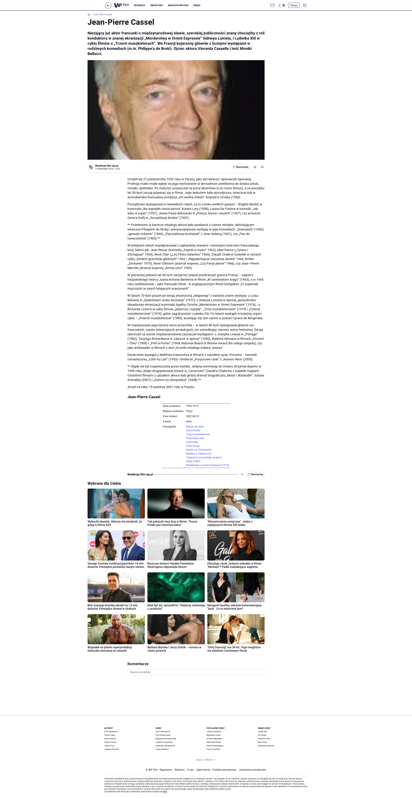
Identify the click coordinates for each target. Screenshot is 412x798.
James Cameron (214, 731)
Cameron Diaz (264, 739)
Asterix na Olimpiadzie (198, 449)
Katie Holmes (110, 739)
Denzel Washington (215, 746)
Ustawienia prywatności (252, 769)
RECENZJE (139, 5)
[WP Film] (124, 5)
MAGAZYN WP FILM (178, 5)
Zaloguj (294, 5)
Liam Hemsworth (162, 731)
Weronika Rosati (214, 742)
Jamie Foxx (109, 746)
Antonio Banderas (214, 739)
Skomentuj (242, 167)
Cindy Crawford (213, 749)
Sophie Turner (110, 742)
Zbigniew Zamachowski (165, 739)
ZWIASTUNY (156, 5)
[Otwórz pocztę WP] (272, 5)
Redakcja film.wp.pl (106, 165)
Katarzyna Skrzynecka (165, 746)
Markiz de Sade (195, 426)
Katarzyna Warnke (266, 746)
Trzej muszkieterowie (198, 434)
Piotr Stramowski (162, 735)
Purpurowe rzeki (195, 438)
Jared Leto (262, 731)
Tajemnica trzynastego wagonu (204, 457)
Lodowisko (192, 442)
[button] (281, 5)
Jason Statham (162, 749)
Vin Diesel (262, 735)
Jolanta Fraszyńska (164, 742)
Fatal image (193, 445)
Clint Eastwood (110, 731)
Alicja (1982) (193, 461)
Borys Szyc (262, 742)
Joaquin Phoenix (111, 749)
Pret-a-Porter (193, 430)
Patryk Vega (109, 735)
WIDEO (196, 5)
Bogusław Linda (213, 735)
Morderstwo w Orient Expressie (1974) (207, 465)
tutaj (165, 791)
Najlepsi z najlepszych (198, 453)
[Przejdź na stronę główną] (108, 7)
